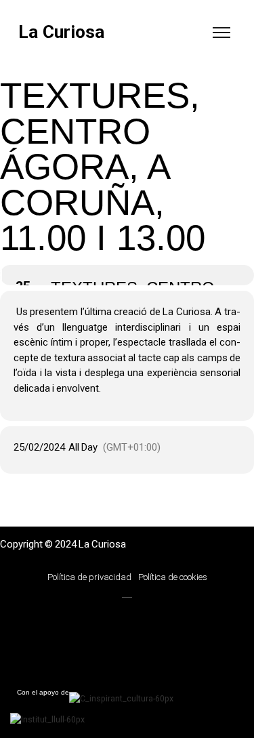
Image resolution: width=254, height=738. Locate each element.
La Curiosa (61, 32)
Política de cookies (172, 577)
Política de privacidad (89, 577)
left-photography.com (81, 617)
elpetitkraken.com (81, 645)
